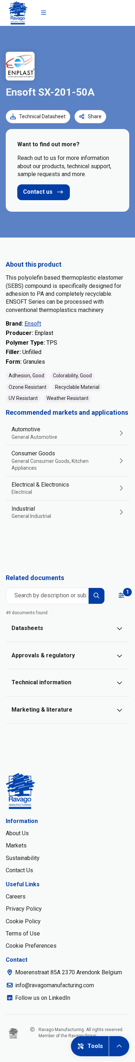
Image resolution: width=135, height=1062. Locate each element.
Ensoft (32, 323)
